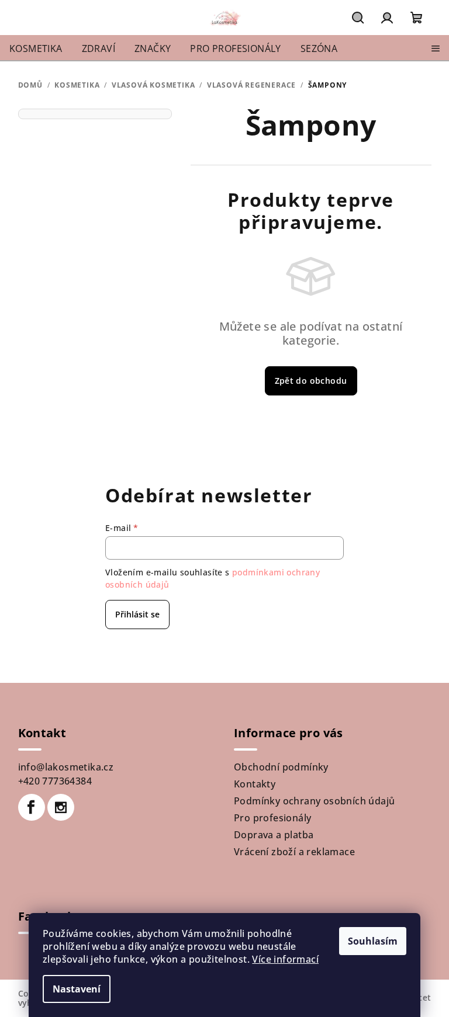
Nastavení (77, 989)
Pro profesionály (272, 817)
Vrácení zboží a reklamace (294, 851)
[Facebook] (31, 807)
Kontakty (254, 783)
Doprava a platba (273, 834)
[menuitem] (36, 49)
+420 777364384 (55, 781)
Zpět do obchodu (311, 380)
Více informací (285, 959)
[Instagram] (60, 807)
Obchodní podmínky (281, 767)
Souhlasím (373, 941)
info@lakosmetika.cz (66, 767)
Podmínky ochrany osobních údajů (314, 800)
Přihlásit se (137, 614)
